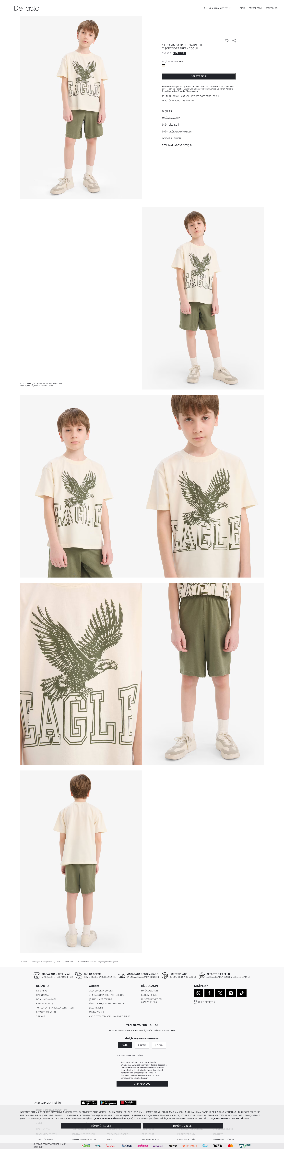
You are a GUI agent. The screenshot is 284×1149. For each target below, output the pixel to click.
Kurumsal (41, 990)
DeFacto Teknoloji (46, 1012)
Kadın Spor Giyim (186, 1139)
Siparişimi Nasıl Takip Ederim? (107, 995)
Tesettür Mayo (44, 1139)
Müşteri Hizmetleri (151, 999)
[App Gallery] (128, 1103)
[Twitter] (220, 993)
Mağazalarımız (149, 990)
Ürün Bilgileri (170, 124)
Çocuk (159, 1045)
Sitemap (40, 1016)
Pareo (110, 1139)
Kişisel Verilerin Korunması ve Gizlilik (109, 1016)
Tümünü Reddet (101, 1125)
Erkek (142, 1045)
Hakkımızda (42, 995)
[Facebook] (209, 993)
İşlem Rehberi (96, 1008)
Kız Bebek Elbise (150, 1139)
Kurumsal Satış (44, 1003)
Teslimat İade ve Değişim (177, 145)
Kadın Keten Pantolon (83, 1139)
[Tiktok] (242, 993)
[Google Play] (108, 1103)
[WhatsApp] (198, 993)
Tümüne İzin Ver (183, 1125)
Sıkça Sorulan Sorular (101, 990)
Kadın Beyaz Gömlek (223, 1139)
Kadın (125, 1045)
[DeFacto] (26, 8)
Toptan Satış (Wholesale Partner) (55, 1008)
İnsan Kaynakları (46, 999)
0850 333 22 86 (149, 1002)
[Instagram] (231, 993)
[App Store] (89, 1103)
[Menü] (9, 8)
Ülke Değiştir (206, 1002)
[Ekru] (163, 65)
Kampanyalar (96, 1012)
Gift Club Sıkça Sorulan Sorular (107, 1003)
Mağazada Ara (171, 118)
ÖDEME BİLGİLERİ (171, 138)
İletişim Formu (149, 995)
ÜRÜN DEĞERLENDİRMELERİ (177, 131)
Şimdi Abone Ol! (142, 1084)
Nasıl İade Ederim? (101, 999)
